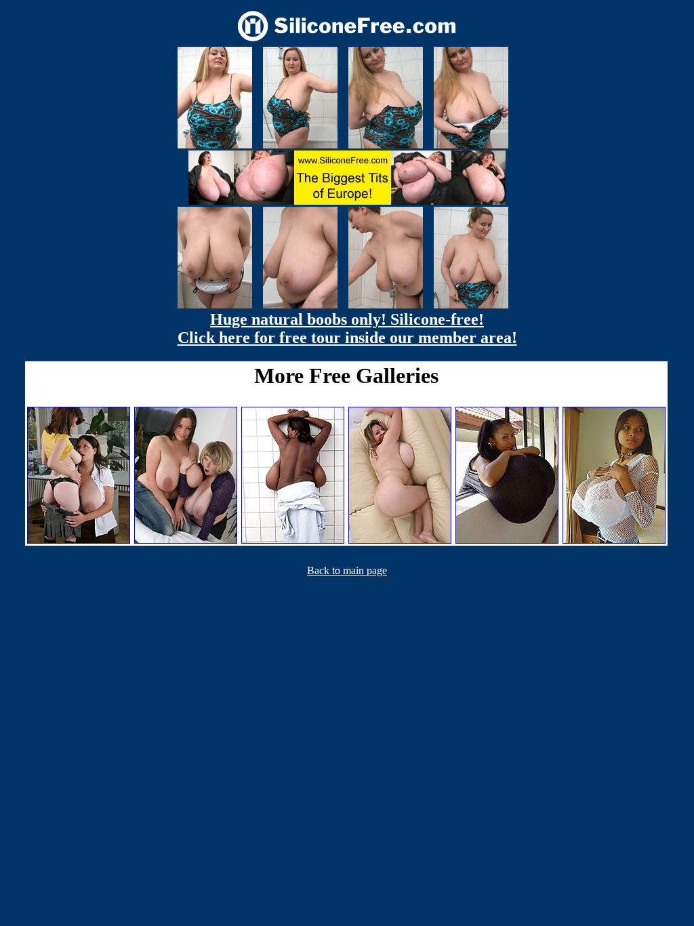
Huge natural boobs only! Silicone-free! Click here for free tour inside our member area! (347, 328)
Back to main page (347, 570)
